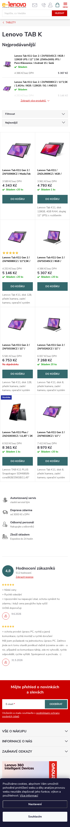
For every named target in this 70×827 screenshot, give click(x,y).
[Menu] (65, 5)
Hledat (59, 13)
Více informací (29, 796)
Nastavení (35, 804)
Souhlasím (35, 817)
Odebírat (56, 704)
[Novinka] (17, 411)
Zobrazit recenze (24, 577)
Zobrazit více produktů (33, 100)
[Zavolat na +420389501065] (43, 5)
